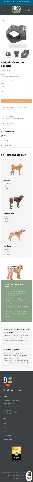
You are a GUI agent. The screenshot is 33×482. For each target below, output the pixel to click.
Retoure (5, 431)
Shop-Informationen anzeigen (10, 110)
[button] (3, 10)
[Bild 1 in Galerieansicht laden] (8, 54)
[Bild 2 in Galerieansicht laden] (16, 54)
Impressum (15, 475)
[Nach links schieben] (2, 54)
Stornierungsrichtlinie (17, 478)
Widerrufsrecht (15, 472)
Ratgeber (6, 423)
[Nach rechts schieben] (31, 54)
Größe (2, 83)
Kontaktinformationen (22, 475)
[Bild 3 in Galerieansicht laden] (25, 54)
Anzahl (2, 91)
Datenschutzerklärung (24, 472)
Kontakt (5, 427)
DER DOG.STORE (8, 472)
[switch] (29, 479)
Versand (7, 76)
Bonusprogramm (7, 435)
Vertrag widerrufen (8, 439)
